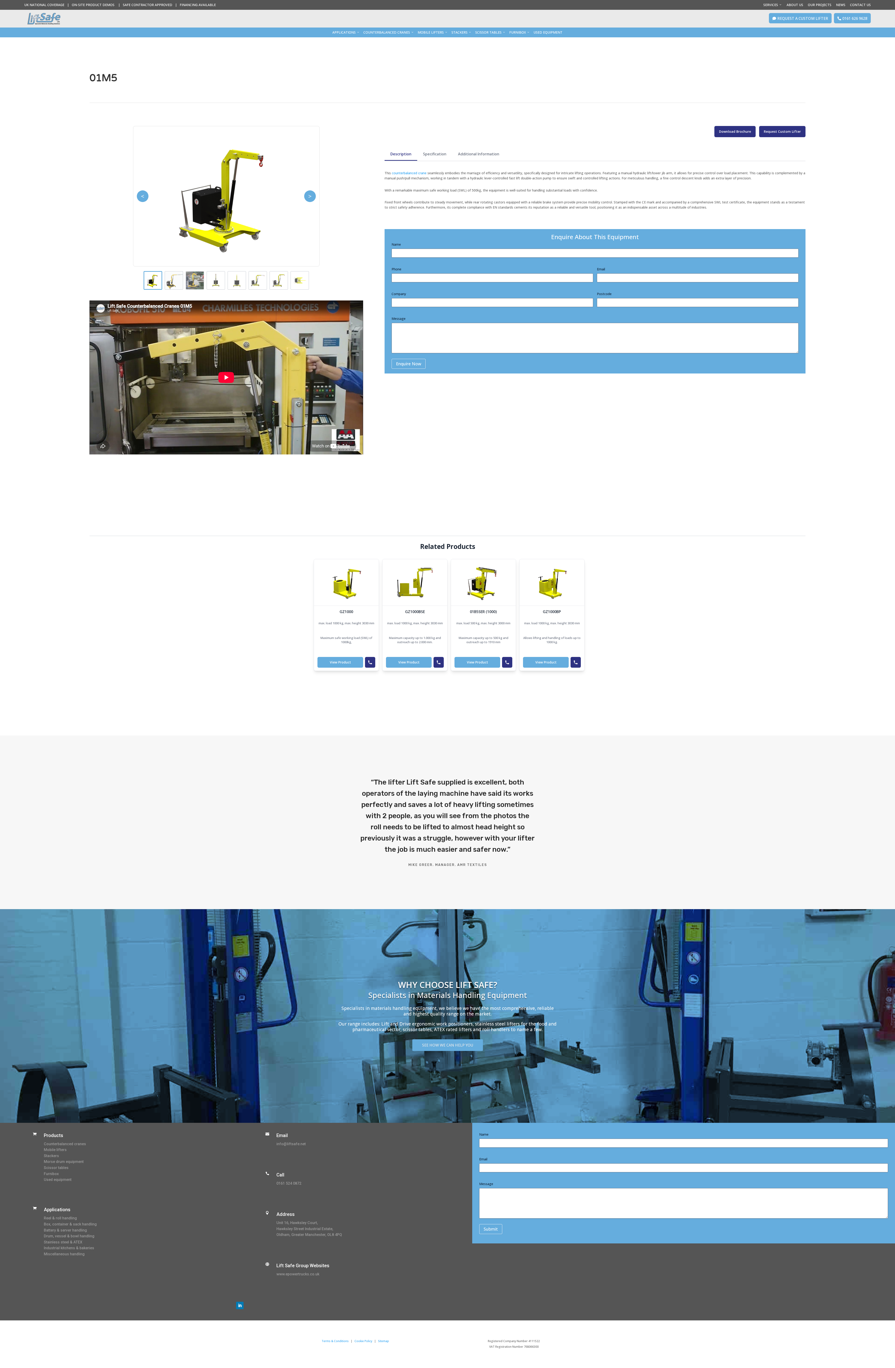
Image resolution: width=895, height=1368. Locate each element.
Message (399, 318)
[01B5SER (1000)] (483, 582)
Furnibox (51, 1174)
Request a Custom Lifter (800, 18)
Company (399, 294)
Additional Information (478, 154)
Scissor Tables (488, 32)
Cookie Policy (363, 1341)
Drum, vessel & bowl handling (69, 1236)
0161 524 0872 (288, 1183)
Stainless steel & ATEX (63, 1242)
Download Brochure (735, 131)
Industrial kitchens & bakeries (69, 1248)
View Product (340, 662)
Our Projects (819, 5)
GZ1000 (346, 611)
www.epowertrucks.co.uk (297, 1274)
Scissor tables (56, 1168)
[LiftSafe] (43, 19)
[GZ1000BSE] (414, 582)
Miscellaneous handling (64, 1254)
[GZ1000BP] (552, 582)
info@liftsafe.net (291, 1144)
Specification (434, 154)
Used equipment (58, 1179)
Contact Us (860, 5)
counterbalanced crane (409, 173)
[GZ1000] (346, 582)
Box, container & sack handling (70, 1224)
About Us (795, 5)
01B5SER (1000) (483, 611)
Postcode (604, 294)
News (840, 5)
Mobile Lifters (431, 32)
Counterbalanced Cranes (386, 32)
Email (601, 269)
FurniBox (517, 32)
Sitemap (383, 1341)
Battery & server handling (65, 1230)
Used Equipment (548, 32)
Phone (396, 269)
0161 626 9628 (852, 18)
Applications (344, 32)
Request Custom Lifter (782, 131)
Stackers (459, 32)
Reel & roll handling (60, 1218)
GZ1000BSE (415, 611)
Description (400, 154)
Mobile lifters (55, 1150)
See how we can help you (447, 1045)
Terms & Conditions (335, 1341)
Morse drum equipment (64, 1161)
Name (396, 244)
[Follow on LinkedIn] (240, 1305)
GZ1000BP (552, 611)
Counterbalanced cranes (65, 1144)
